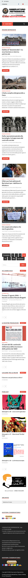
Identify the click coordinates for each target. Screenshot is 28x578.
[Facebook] (19, 4)
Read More (5, 70)
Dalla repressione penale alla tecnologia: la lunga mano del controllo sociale (12, 138)
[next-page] (5, 317)
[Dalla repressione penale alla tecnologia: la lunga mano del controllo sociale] (14, 125)
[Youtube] (23, 4)
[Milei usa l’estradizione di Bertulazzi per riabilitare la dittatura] (14, 171)
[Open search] (24, 24)
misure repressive (6, 47)
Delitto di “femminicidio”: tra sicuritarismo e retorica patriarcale (12, 52)
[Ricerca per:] (14, 265)
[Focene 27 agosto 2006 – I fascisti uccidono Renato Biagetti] (14, 283)
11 (5, 258)
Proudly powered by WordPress (9, 574)
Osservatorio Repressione (15, 56)
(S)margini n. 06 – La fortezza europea (13, 460)
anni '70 (3, 179)
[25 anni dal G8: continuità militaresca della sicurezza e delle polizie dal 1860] (14, 333)
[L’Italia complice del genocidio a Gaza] (14, 83)
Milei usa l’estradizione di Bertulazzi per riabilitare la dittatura (12, 183)
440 (14, 258)
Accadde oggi (5, 293)
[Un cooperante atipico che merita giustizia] (14, 215)
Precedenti (6, 255)
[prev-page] (3, 317)
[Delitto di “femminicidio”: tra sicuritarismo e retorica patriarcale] (14, 40)
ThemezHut (8, 576)
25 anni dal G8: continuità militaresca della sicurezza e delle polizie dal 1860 (12, 347)
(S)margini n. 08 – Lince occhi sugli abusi (13, 411)
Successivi (20, 258)
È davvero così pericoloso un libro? (12, 377)
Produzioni (4, 342)
